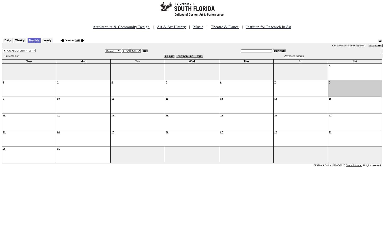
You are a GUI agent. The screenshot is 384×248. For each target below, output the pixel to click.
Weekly (20, 40)
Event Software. (354, 165)
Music (198, 27)
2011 (77, 40)
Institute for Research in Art (268, 27)
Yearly (48, 40)
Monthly (34, 40)
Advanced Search (294, 56)
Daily (7, 40)
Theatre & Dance (225, 27)
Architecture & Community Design (121, 27)
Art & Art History (171, 27)
